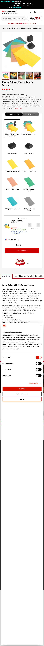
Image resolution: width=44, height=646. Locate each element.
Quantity (34, 228)
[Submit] (23, 18)
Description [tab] (7, 276)
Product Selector (14, 114)
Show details (33, 383)
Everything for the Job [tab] (23, 276)
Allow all (22, 389)
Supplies (9, 28)
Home (4, 28)
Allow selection (22, 394)
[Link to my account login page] (29, 12)
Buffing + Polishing (32, 28)
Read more (18, 108)
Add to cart (22, 251)
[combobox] (13, 18)
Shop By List (30, 114)
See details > (27, 262)
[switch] (38, 363)
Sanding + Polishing (19, 28)
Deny (22, 399)
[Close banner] (40, 325)
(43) (12, 89)
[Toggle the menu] (40, 12)
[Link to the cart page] (35, 12)
